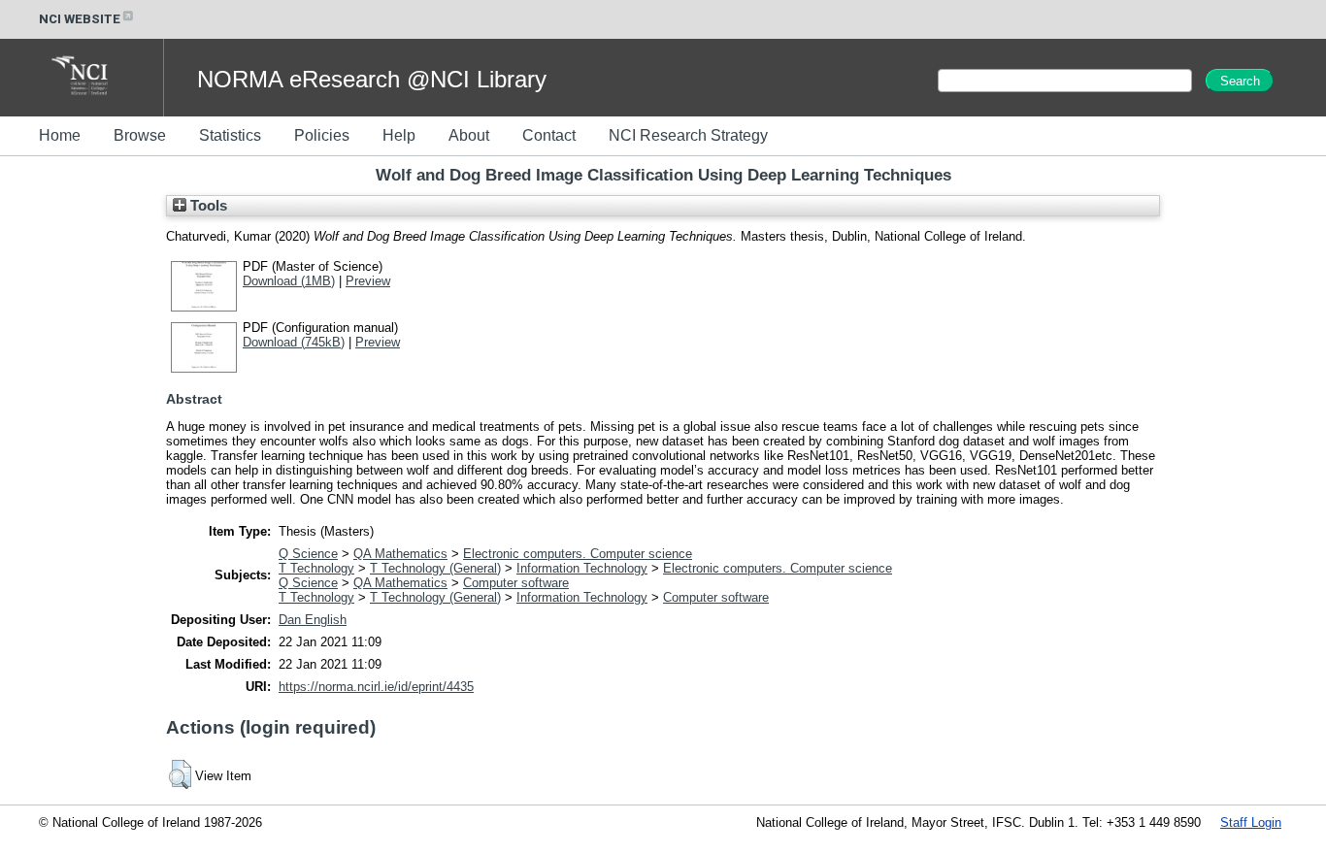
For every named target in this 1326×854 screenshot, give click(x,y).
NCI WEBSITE (79, 19)
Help (398, 135)
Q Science (308, 553)
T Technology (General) (435, 568)
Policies (321, 135)
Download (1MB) (289, 281)
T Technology (316, 568)
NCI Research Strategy (688, 135)
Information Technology (581, 568)
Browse (140, 135)
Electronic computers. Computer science (577, 553)
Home (60, 135)
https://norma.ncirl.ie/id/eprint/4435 (376, 686)
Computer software (516, 582)
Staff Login (1250, 822)
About (468, 135)
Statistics (230, 135)
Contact (549, 135)
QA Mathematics (400, 553)
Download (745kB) (294, 342)
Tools (206, 206)
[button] (180, 774)
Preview (368, 281)
